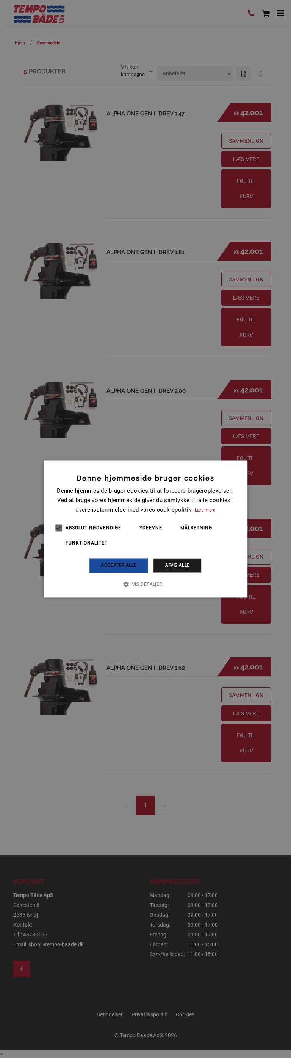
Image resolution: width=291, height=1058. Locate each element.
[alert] (145, 529)
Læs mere (205, 510)
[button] (145, 584)
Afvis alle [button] (177, 565)
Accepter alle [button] (118, 565)
